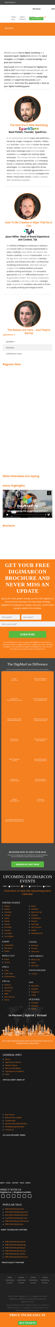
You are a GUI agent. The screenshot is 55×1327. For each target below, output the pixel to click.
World (6, 1000)
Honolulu (7, 927)
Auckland (34, 1003)
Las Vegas (8, 933)
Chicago (7, 915)
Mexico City (35, 959)
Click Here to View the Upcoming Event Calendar (27, 892)
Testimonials (10, 1120)
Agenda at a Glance (13, 1062)
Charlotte (7, 912)
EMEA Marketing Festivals (15, 1241)
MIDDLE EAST (8, 956)
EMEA (6, 994)
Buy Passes (10, 1114)
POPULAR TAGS (12, 1204)
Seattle (33, 930)
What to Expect (11, 1065)
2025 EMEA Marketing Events (16, 1212)
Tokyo (33, 995)
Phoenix (34, 921)
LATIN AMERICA (36, 956)
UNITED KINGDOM (37, 970)
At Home (7, 991)
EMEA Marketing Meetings (15, 1245)
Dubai (6, 959)
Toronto (34, 948)
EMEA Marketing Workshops (16, 1257)
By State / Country (36, 886)
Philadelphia (36, 918)
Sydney (34, 1009)
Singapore (35, 992)
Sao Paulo (35, 965)
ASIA (31, 982)
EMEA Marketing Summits (15, 1254)
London (34, 974)
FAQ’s (7, 1074)
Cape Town (8, 973)
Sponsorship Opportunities (16, 1123)
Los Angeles (8, 936)
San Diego (35, 924)
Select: (5, 886)
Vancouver (35, 951)
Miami (33, 906)
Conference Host (14, 353)
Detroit (7, 924)
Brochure (9, 525)
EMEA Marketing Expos (14, 1224)
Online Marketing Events (33, 1280)
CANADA (33, 942)
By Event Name (15, 886)
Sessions (10, 347)
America (7, 985)
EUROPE (5, 942)
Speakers (10, 341)
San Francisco (36, 927)
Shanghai (34, 989)
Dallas (6, 918)
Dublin (6, 951)
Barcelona (8, 948)
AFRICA (5, 967)
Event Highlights (14, 485)
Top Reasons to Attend (14, 1071)
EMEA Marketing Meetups (15, 1247)
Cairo (6, 970)
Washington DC (37, 933)
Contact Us (9, 1129)
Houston (7, 930)
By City (25, 886)
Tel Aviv (7, 962)
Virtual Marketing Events (45, 1280)
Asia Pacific (8, 988)
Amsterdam (8, 945)
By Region (48, 886)
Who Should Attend (13, 1068)
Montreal (34, 945)
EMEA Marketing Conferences (17, 1221)
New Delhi (35, 986)
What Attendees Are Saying (21, 476)
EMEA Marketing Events (14, 1209)
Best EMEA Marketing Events (16, 1215)
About (7, 1059)
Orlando (34, 915)
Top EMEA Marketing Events (16, 1218)
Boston (7, 909)
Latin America (9, 997)
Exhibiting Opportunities (14, 1126)
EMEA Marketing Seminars (15, 1251)
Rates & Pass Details (13, 1117)
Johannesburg (9, 976)
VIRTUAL (6, 981)
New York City (36, 912)
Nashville (34, 909)
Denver (7, 921)
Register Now (12, 364)
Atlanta (7, 906)
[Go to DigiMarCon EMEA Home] (11, 21)
